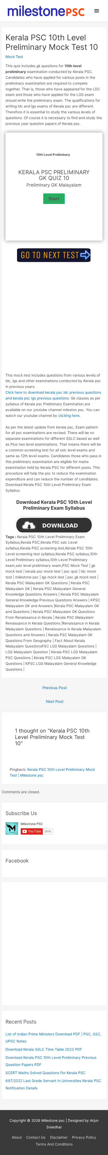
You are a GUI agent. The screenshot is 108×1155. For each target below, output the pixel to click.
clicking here (68, 415)
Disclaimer (59, 1137)
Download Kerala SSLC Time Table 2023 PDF (44, 1049)
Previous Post (54, 687)
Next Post (54, 701)
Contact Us (35, 1137)
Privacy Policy (84, 1137)
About (17, 1137)
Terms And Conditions (54, 1144)
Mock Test (14, 57)
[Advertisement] (54, 318)
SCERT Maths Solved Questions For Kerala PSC (45, 1073)
